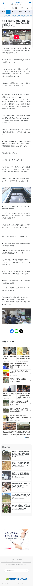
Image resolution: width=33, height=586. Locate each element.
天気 (22, 8)
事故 (16, 15)
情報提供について (27, 561)
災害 (6, 15)
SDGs (11, 15)
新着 (3, 11)
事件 (20, 15)
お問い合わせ (20, 559)
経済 (25, 15)
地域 (20, 11)
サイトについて (12, 559)
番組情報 (14, 8)
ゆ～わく (14, 11)
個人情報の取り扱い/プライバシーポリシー (11, 561)
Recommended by (20, 437)
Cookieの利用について (21, 564)
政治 (29, 15)
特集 (25, 11)
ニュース (5, 8)
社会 (8, 11)
